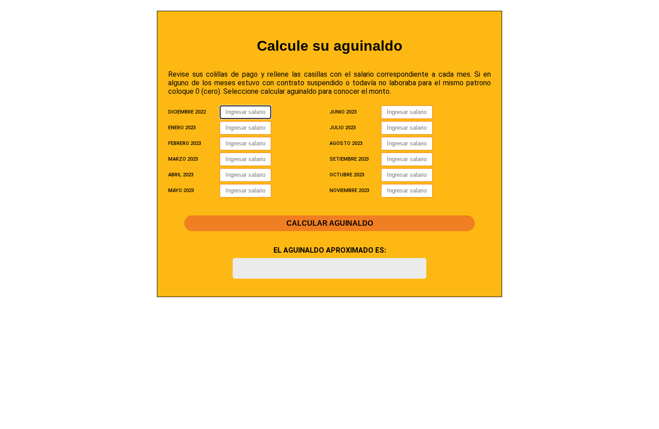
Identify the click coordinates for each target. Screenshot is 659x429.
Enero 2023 (182, 128)
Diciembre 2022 (187, 112)
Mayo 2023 (181, 190)
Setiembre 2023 (349, 159)
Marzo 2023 (183, 159)
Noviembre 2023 (349, 190)
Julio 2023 (343, 128)
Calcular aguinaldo (329, 223)
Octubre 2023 (347, 175)
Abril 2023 (181, 175)
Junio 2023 (343, 112)
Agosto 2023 (346, 143)
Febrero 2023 (184, 143)
